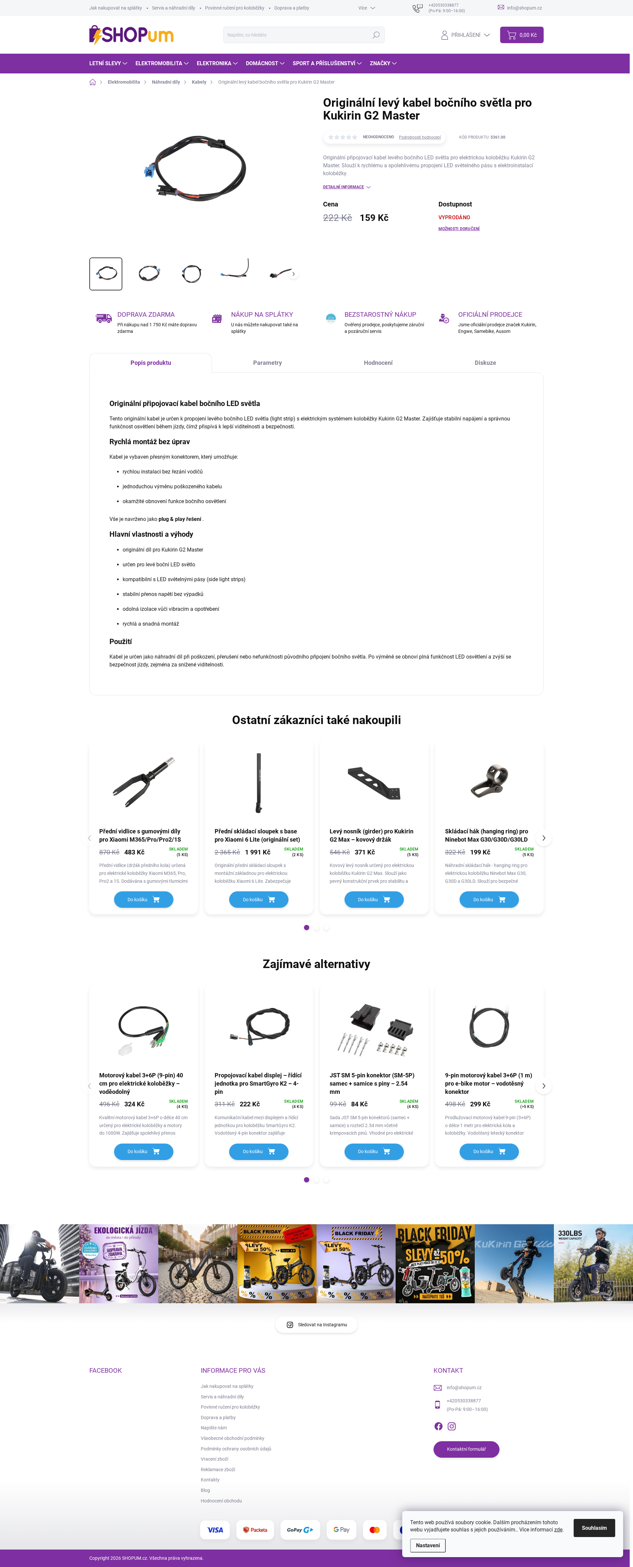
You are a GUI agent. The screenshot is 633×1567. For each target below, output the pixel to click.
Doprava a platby (291, 8)
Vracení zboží (214, 1459)
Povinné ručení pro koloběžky (234, 8)
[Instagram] (452, 1425)
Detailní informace (343, 187)
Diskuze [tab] (485, 362)
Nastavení (428, 1545)
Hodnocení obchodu (221, 1500)
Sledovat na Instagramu (322, 1324)
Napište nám (214, 1427)
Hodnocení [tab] (378, 362)
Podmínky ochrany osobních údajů (236, 1448)
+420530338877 (464, 1400)
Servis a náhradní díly (173, 8)
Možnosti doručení (459, 229)
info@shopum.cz (464, 1387)
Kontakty (210, 1479)
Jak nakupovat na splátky (115, 8)
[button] (307, 927)
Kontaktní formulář (466, 1449)
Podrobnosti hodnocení (420, 137)
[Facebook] (438, 1425)
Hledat (376, 35)
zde (558, 1529)
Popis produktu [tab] (151, 362)
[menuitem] (109, 63)
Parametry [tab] (267, 362)
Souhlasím (594, 1528)
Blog (205, 1490)
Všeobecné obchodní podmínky (232, 1438)
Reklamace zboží (218, 1469)
